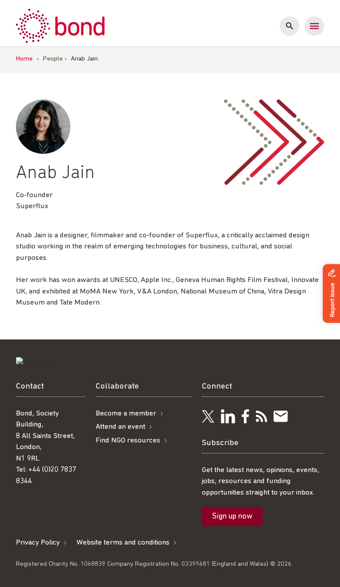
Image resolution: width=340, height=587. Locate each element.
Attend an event (120, 427)
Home (24, 59)
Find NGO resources (128, 440)
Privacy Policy (38, 542)
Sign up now (232, 517)
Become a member (126, 413)
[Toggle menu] (314, 26)
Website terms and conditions (123, 542)
